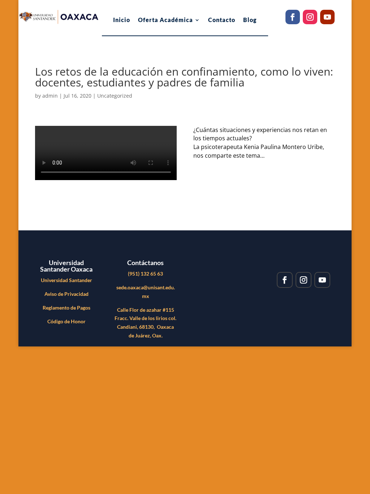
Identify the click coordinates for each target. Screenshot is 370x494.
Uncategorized (114, 95)
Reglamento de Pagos (66, 308)
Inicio (121, 20)
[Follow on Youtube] (327, 17)
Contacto (221, 20)
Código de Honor (66, 321)
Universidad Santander (66, 280)
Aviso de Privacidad (66, 294)
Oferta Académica (165, 20)
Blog (250, 20)
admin (50, 95)
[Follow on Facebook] (292, 17)
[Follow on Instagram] (310, 17)
